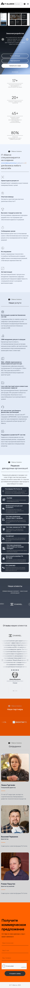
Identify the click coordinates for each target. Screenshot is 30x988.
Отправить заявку (15, 973)
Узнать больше (15, 56)
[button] (3, 39)
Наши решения (15, 61)
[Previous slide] (2, 660)
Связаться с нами (15, 66)
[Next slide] (27, 660)
